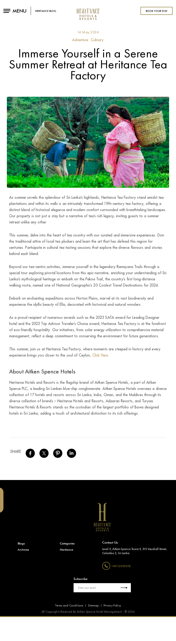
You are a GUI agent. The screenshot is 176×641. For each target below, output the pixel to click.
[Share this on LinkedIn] (71, 455)
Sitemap (93, 605)
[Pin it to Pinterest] (57, 455)
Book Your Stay (157, 11)
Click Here (100, 355)
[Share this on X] (44, 455)
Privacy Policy (112, 605)
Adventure (80, 40)
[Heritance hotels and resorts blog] (88, 18)
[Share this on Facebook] (30, 455)
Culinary (97, 40)
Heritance (66, 549)
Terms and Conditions (69, 605)
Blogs (21, 543)
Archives (23, 549)
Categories (67, 543)
